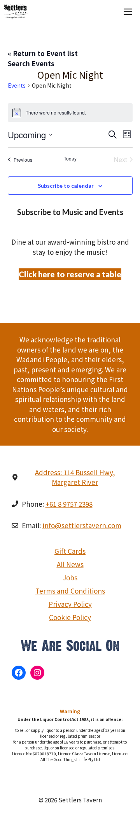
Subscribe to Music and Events (70, 212)
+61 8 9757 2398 (69, 504)
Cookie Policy (70, 617)
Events (17, 85)
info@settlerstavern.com (81, 525)
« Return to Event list (43, 53)
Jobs (70, 577)
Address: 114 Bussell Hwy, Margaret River (75, 477)
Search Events (31, 63)
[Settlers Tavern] (16, 11)
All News (70, 564)
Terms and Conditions (70, 591)
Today (70, 158)
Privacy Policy (70, 604)
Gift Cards (70, 551)
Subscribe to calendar (66, 185)
